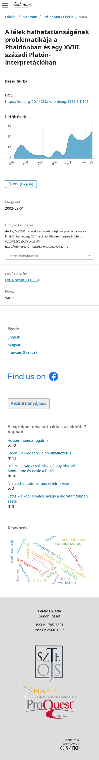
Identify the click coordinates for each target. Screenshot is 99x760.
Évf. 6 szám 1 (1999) (58, 16)
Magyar (14, 344)
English (14, 337)
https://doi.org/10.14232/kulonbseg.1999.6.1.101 (47, 101)
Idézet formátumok (23, 255)
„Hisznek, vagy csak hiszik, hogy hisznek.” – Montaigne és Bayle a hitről (44, 468)
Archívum (30, 16)
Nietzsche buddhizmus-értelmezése (38, 483)
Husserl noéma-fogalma (28, 440)
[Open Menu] (5, 5)
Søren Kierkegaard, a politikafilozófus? (40, 453)
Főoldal (10, 16)
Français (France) (22, 352)
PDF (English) (22, 184)
